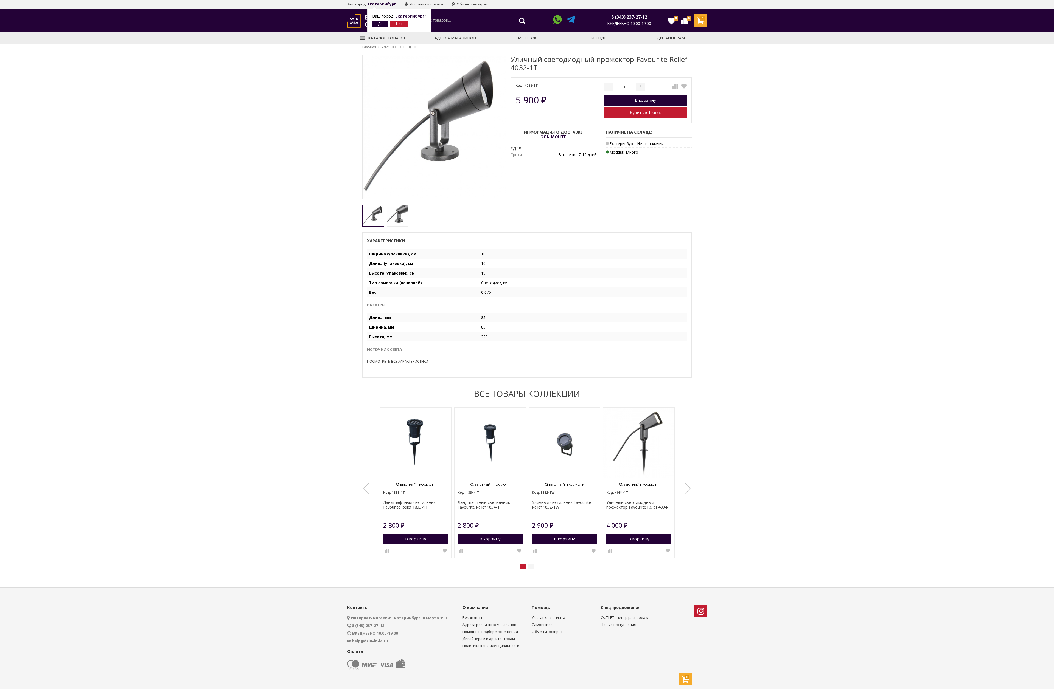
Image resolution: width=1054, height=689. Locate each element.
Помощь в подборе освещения (490, 632)
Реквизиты (472, 617)
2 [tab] (531, 566)
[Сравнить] (675, 86)
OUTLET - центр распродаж (624, 617)
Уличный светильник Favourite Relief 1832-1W (561, 505)
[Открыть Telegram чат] (571, 20)
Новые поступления (618, 625)
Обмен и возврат (472, 4)
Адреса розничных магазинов (489, 625)
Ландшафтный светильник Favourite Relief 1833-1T (409, 505)
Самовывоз (542, 625)
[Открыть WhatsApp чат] (557, 20)
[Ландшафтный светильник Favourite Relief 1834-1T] (490, 443)
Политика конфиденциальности (490, 646)
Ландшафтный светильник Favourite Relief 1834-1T (484, 505)
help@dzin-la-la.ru (370, 641)
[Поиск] (520, 21)
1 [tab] (523, 566)
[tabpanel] (416, 482)
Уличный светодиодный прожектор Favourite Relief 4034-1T (637, 505)
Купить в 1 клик (645, 112)
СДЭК (516, 148)
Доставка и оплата (426, 4)
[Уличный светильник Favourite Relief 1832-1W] (564, 443)
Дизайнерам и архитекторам (488, 639)
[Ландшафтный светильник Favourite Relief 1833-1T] (415, 443)
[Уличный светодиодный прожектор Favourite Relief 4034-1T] (638, 443)
